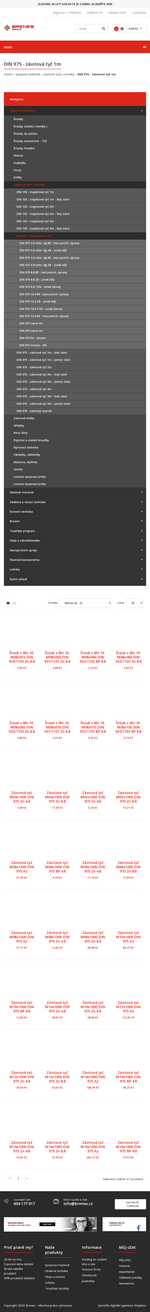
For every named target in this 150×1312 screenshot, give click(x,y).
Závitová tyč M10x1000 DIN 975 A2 (128, 936)
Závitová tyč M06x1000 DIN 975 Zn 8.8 (128, 866)
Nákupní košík (117, 12)
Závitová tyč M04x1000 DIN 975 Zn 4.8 (21, 797)
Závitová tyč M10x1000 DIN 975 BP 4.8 (21, 1006)
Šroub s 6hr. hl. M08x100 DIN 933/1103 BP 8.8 (128, 727)
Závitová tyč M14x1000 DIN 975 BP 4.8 (128, 1076)
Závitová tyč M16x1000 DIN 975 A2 (92, 1146)
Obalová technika (56, 1271)
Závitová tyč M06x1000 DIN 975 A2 (21, 866)
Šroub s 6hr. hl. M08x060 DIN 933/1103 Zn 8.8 (128, 657)
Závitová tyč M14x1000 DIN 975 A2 (92, 1076)
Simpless (140, 1305)
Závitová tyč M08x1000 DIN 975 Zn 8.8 (92, 936)
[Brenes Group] (19, 27)
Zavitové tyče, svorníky (58, 74)
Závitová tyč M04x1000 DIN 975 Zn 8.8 (57, 797)
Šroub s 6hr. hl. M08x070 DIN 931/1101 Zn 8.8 (57, 727)
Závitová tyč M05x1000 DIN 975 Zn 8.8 (128, 797)
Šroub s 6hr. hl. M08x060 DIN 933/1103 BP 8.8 (93, 657)
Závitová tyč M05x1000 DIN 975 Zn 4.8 (92, 797)
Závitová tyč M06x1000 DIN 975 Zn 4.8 (92, 866)
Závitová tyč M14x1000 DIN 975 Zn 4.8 (21, 1146)
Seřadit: (53, 603)
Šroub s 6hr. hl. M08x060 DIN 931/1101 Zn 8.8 (57, 657)
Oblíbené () (94, 12)
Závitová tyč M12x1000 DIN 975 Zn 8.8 (57, 1076)
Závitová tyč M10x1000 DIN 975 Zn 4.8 (57, 1006)
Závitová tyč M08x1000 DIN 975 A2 (21, 936)
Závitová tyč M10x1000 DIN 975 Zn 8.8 (92, 1006)
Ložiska (50, 1282)
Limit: (121, 603)
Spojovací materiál (27, 74)
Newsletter (126, 1283)
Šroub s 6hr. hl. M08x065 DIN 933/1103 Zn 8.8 (22, 727)
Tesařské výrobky (57, 1288)
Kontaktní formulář (132, 1204)
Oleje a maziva (55, 1277)
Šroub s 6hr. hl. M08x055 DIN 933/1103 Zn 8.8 (22, 657)
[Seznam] (14, 603)
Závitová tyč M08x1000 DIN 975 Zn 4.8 (57, 936)
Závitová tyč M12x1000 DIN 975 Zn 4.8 (21, 1076)
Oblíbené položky (130, 1277)
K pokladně (139, 12)
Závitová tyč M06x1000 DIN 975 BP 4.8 (57, 866)
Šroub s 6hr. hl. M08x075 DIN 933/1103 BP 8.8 (93, 727)
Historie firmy (91, 1269)
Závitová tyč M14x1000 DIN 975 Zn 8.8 (57, 1146)
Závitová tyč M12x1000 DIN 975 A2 (128, 1006)
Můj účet (125, 1260)
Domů (8, 74)
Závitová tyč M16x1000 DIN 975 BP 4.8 (128, 1146)
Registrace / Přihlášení (67, 12)
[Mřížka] (8, 603)
